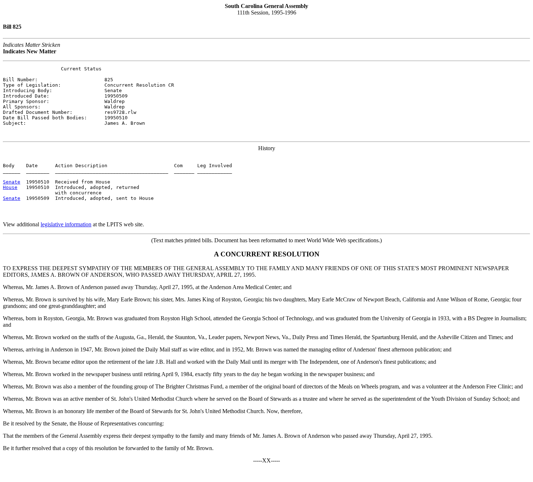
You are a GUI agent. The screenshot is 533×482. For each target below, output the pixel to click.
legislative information (66, 224)
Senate (11, 182)
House (10, 187)
